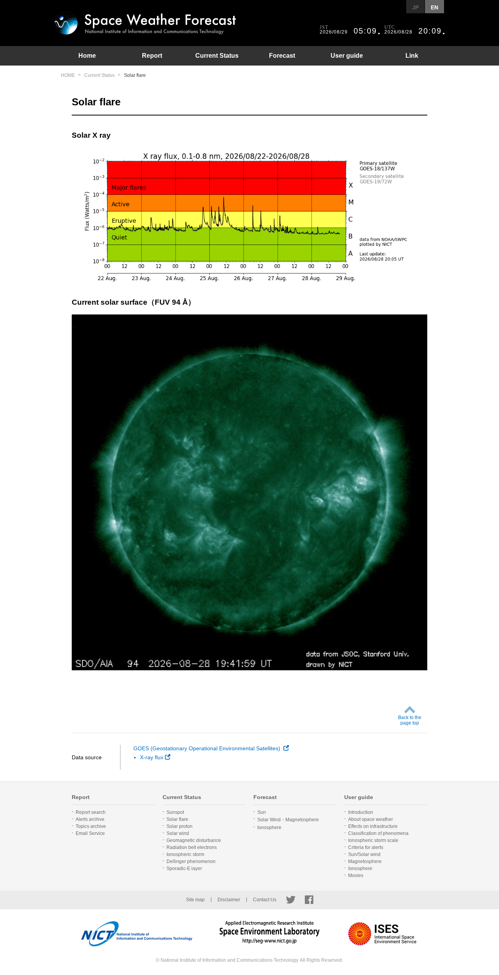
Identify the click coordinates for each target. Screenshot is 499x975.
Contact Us (264, 899)
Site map (195, 899)
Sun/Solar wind (364, 854)
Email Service (90, 833)
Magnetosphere (365, 861)
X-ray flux (151, 757)
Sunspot (175, 812)
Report (152, 55)
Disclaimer (229, 899)
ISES (382, 934)
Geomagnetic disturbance (193, 840)
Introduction (360, 812)
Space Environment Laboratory (269, 934)
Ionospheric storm (185, 854)
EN (434, 7)
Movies (355, 875)
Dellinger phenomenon (191, 861)
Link (411, 55)
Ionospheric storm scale (373, 840)
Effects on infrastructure (373, 826)
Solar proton (179, 826)
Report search (91, 812)
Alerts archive (90, 819)
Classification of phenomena (378, 833)
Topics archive (91, 826)
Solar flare (177, 819)
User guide (347, 55)
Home (87, 55)
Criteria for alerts (365, 847)
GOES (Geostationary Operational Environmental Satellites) (207, 748)
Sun (261, 812)
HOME (68, 75)
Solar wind (177, 833)
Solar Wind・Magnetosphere (288, 819)
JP (415, 7)
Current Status (217, 55)
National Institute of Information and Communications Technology (136, 934)
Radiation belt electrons (191, 847)
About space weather (370, 819)
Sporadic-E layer (184, 868)
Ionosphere (269, 827)
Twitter (291, 899)
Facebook (308, 899)
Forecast (282, 55)
